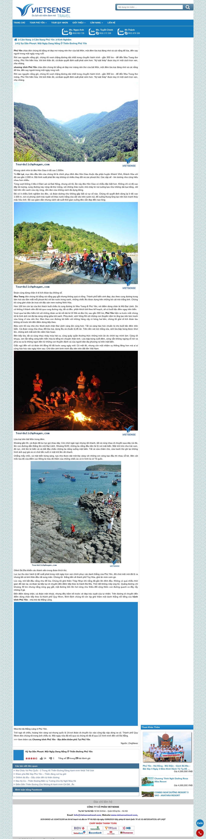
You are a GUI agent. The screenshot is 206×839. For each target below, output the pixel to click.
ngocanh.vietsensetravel (70, 33)
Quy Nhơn (58, 596)
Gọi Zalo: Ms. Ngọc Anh (65, 31)
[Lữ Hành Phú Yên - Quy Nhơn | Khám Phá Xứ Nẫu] (15, 39)
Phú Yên (32, 67)
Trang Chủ (51, 10)
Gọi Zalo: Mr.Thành (120, 31)
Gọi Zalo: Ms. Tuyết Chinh (92, 31)
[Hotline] (200, 833)
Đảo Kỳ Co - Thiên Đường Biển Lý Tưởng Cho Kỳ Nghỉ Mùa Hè (46, 745)
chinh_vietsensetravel (97, 33)
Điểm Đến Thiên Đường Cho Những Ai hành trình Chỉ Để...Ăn (45, 749)
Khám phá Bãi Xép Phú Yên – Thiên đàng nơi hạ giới (41, 738)
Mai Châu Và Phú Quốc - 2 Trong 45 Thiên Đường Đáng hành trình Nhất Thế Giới (55, 735)
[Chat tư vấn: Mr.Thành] (126, 33)
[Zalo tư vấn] (200, 823)
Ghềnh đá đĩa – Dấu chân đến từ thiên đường (37, 742)
